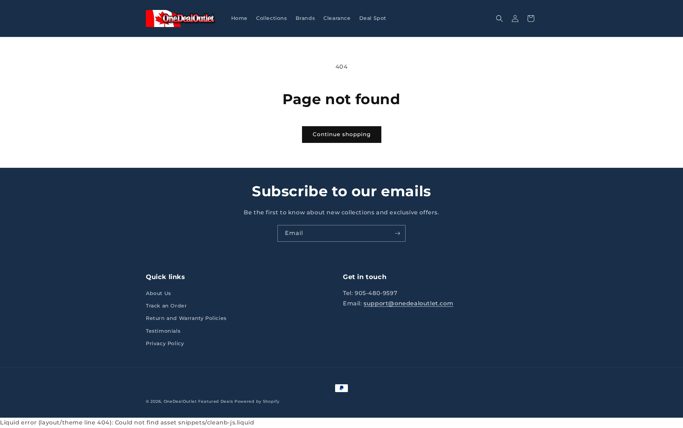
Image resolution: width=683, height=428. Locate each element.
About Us (158, 293)
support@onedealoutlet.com (408, 303)
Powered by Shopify (257, 401)
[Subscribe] (397, 233)
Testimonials (163, 331)
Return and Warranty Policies (186, 318)
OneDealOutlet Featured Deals (198, 401)
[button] (499, 18)
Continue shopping (342, 134)
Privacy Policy (165, 343)
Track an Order (166, 306)
